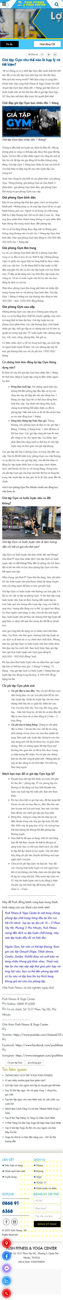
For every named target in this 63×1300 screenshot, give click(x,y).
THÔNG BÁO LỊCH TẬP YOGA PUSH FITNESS (29, 1075)
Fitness (39, 1165)
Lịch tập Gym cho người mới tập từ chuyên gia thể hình (32, 1085)
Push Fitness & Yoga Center (31, 1024)
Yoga (38, 1176)
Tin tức (9, 44)
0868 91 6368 (10, 1207)
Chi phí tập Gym (15, 1062)
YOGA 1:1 (41, 1182)
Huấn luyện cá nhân (46, 1188)
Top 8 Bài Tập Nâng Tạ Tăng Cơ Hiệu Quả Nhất (30, 1117)
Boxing (39, 1171)
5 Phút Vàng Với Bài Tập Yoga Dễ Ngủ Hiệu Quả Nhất (33, 1122)
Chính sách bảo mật (15, 1171)
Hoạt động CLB (47, 44)
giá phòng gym (34, 1062)
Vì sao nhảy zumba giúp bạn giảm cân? (25, 1080)
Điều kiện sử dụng (14, 1165)
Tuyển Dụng (11, 1176)
